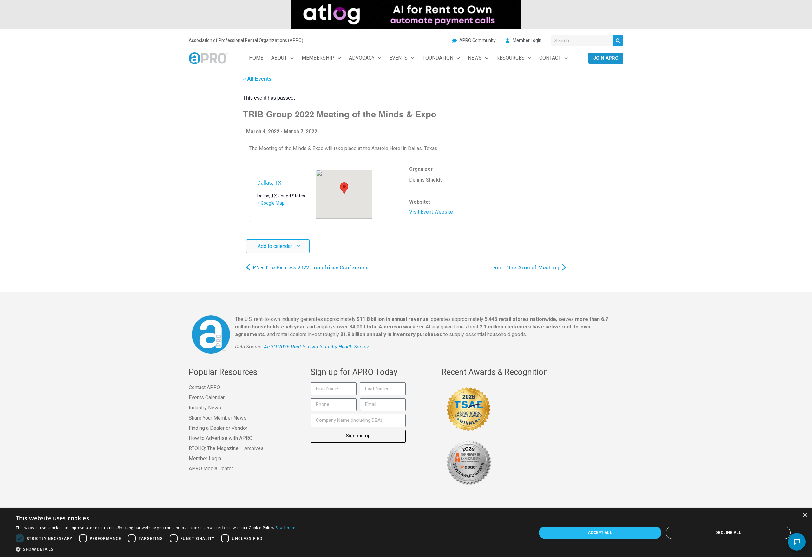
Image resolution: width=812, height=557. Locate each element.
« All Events (257, 78)
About (279, 58)
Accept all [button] (600, 532)
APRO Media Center (211, 469)
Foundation (437, 58)
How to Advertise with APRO (220, 438)
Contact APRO (204, 387)
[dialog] (406, 532)
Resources (510, 58)
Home (256, 58)
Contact (550, 58)
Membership (318, 58)
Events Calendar (207, 398)
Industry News (205, 408)
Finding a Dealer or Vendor (218, 428)
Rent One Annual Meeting (527, 267)
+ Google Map (271, 203)
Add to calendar (275, 246)
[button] (156, 549)
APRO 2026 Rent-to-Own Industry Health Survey (316, 347)
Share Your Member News (217, 418)
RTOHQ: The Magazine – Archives (226, 448)
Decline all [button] (728, 532)
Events (398, 58)
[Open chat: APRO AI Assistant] (797, 542)
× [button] (804, 515)
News (475, 58)
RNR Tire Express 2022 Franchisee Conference (310, 267)
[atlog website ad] (406, 13)
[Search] (618, 40)
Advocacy (362, 58)
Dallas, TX (269, 182)
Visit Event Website (431, 212)
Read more (285, 527)
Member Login (205, 458)
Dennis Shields (426, 180)
